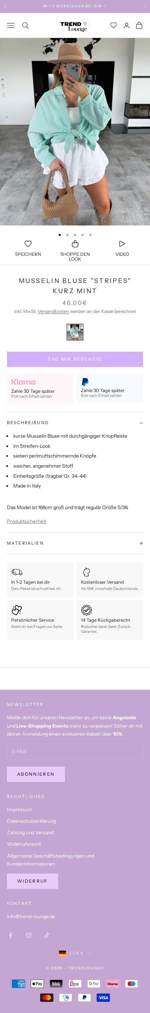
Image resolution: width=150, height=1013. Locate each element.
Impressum (19, 809)
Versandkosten (53, 311)
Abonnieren (36, 774)
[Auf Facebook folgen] (10, 935)
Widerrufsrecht (24, 844)
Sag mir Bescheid (74, 359)
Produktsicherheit (26, 521)
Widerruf (32, 881)
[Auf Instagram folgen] (28, 935)
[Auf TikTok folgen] (46, 935)
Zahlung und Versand (30, 832)
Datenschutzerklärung (31, 821)
